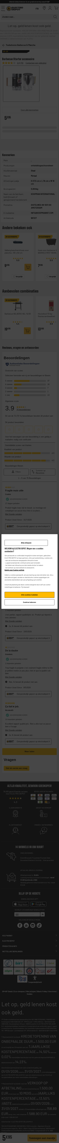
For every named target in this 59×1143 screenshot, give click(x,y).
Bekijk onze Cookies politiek (14, 570)
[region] (29, 571)
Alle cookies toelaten (29, 595)
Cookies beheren (29, 602)
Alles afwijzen (26, 543)
